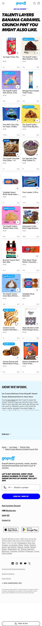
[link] (21, 3)
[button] (38, 3)
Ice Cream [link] (13, 447)
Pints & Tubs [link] (25, 447)
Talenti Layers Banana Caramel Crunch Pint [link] (21, 449)
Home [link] (4, 447)
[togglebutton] (21, 623)
